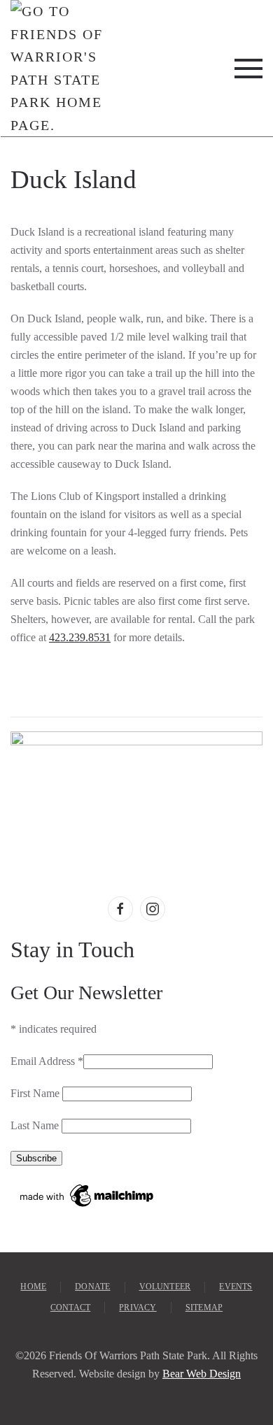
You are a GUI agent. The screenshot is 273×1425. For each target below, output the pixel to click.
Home (33, 1286)
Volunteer (165, 1286)
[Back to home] (57, 68)
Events (235, 1286)
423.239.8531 (80, 637)
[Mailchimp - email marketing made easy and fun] (87, 1195)
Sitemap (204, 1307)
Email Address (46, 1061)
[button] (248, 68)
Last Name (36, 1125)
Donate (92, 1286)
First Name (36, 1093)
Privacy (137, 1307)
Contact (70, 1307)
